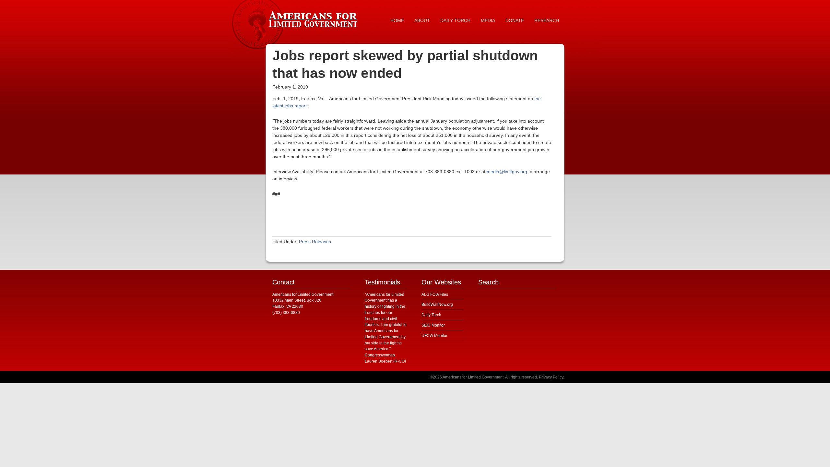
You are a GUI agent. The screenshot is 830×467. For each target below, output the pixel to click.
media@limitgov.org (507, 171)
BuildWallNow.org (437, 304)
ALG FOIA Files (434, 294)
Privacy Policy (551, 377)
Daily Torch (431, 315)
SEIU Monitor (433, 325)
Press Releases (315, 241)
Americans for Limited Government (314, 18)
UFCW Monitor (434, 335)
